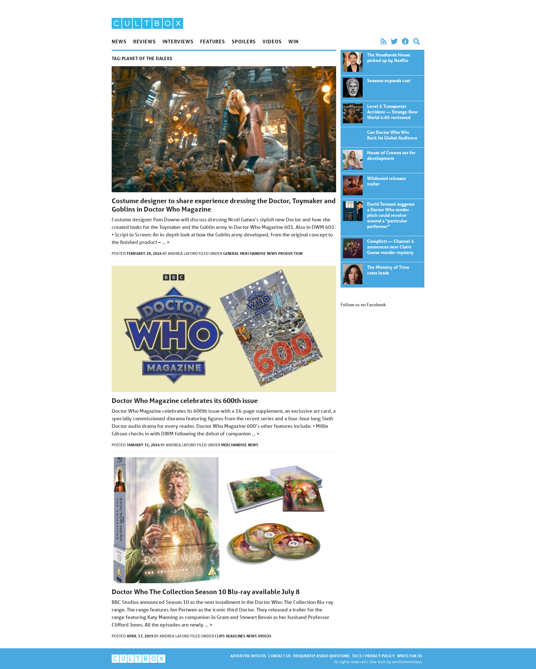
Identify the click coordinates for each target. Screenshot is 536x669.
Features (212, 41)
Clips (220, 636)
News (119, 41)
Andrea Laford (183, 253)
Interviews (177, 41)
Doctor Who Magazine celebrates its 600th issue (185, 401)
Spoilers (244, 41)
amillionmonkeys (407, 661)
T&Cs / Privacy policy (373, 655)
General (231, 253)
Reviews (144, 41)
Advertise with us (248, 655)
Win (293, 41)
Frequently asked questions (321, 655)
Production (290, 253)
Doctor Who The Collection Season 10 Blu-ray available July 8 (206, 592)
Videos (271, 41)
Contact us (279, 655)
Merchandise (253, 253)
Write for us (409, 655)
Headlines (235, 636)
